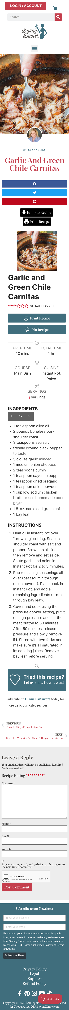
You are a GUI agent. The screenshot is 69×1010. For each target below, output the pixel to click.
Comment (8, 783)
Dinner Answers (38, 698)
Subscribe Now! (14, 955)
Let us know (33, 682)
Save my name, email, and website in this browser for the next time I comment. (34, 865)
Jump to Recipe (38, 212)
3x (29, 416)
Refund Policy (34, 983)
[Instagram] (34, 993)
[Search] (58, 17)
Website (6, 849)
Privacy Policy (43, 945)
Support (35, 978)
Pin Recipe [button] (40, 329)
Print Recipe (39, 221)
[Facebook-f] (20, 993)
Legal (34, 973)
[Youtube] (42, 993)
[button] (34, 48)
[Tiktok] (49, 993)
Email (6, 836)
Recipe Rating (13, 775)
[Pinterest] (27, 993)
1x (12, 416)
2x (20, 416)
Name (6, 823)
